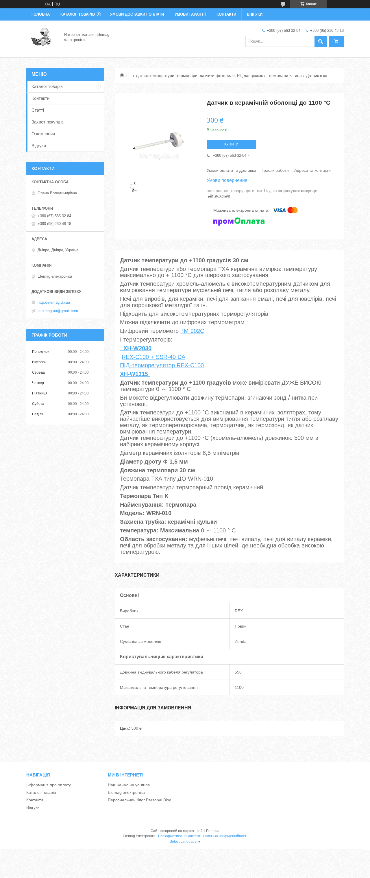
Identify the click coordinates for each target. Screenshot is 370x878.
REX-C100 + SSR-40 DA (153, 357)
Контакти (226, 14)
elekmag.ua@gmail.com (58, 311)
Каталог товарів (77, 14)
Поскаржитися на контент (179, 836)
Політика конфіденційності (225, 836)
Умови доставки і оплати (137, 14)
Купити (231, 144)
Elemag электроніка (126, 792)
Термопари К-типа (284, 75)
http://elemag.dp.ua (54, 302)
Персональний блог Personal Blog (139, 800)
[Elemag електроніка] (41, 37)
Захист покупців (48, 121)
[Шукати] (320, 41)
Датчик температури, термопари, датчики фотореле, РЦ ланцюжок (199, 75)
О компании (43, 133)
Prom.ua (212, 831)
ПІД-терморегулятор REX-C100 (162, 365)
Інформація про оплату (48, 785)
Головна (41, 14)
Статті (38, 110)
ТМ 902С (192, 331)
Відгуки (254, 14)
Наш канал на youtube (129, 785)
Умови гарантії (190, 14)
